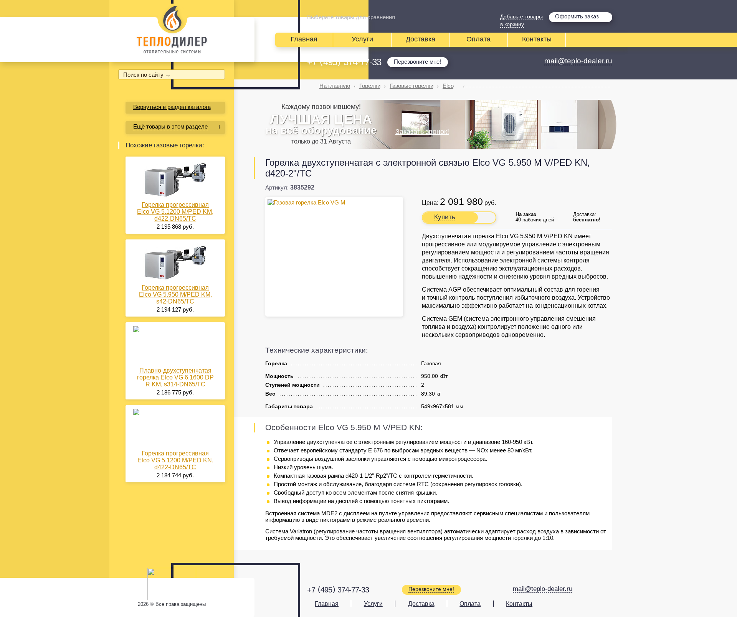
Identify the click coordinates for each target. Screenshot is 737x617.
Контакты (537, 39)
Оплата (478, 39)
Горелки (369, 85)
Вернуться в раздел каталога (172, 107)
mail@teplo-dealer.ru (578, 61)
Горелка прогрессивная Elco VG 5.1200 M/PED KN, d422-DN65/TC (175, 460)
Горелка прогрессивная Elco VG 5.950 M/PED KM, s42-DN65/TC (175, 294)
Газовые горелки (411, 85)
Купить (444, 217)
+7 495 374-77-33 (344, 62)
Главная (304, 39)
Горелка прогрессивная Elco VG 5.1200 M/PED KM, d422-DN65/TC (175, 211)
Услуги (362, 39)
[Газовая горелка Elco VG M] (334, 202)
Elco (448, 85)
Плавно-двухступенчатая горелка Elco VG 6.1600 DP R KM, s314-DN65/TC (175, 377)
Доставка (420, 39)
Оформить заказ (577, 16)
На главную (334, 85)
